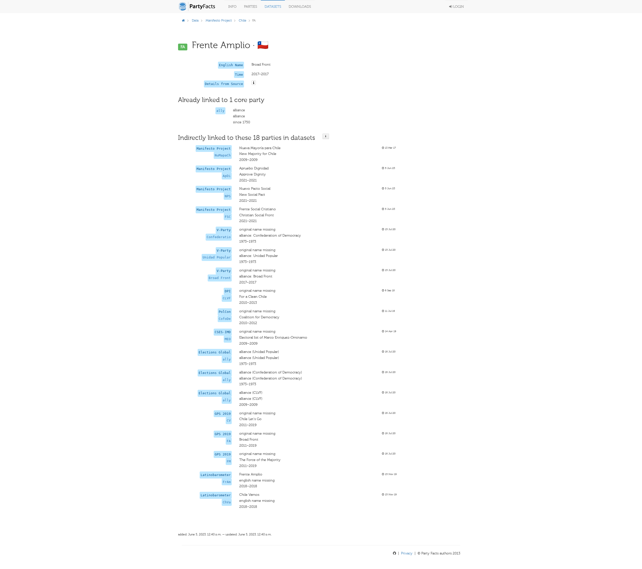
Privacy (407, 553)
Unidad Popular (217, 257)
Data (195, 20)
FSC (228, 217)
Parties (250, 7)
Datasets (273, 7)
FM (229, 461)
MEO (228, 339)
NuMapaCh (223, 155)
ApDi (227, 176)
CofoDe (225, 319)
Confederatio (219, 237)
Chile (242, 20)
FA (229, 441)
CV (229, 420)
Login (458, 7)
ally (220, 111)
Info (232, 7)
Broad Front (220, 278)
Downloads (300, 7)
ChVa (227, 502)
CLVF (227, 298)
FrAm (227, 482)
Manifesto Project (219, 20)
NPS (228, 196)
